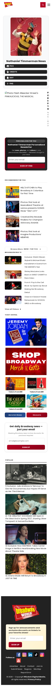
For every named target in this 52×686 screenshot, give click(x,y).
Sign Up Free (26, 166)
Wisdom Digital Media (34, 677)
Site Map (37, 669)
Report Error (26, 672)
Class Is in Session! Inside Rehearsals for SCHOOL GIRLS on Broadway (35, 300)
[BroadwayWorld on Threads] (42, 654)
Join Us (39, 666)
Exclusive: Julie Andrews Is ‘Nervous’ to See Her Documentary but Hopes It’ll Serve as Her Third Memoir (25, 489)
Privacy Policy (34, 679)
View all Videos (12, 309)
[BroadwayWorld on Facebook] (18, 654)
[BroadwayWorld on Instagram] (24, 654)
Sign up (26, 447)
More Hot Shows (15, 415)
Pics (12, 66)
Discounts (37, 415)
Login (36, 5)
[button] (43, 4)
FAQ (11, 83)
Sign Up (15, 644)
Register (28, 5)
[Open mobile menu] (48, 4)
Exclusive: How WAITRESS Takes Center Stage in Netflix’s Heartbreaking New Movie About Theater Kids (25, 548)
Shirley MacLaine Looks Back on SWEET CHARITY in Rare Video (36, 274)
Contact (30, 666)
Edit (12, 78)
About (22, 666)
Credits (13, 72)
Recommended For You (15, 180)
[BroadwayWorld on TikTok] (36, 654)
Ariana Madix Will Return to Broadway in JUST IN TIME (25, 577)
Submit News (16, 669)
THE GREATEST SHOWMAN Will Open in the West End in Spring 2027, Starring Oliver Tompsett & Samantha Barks (25, 519)
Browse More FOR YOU (24, 249)
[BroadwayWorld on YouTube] (18, 660)
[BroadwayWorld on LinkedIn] (30, 654)
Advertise (14, 666)
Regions (27, 669)
